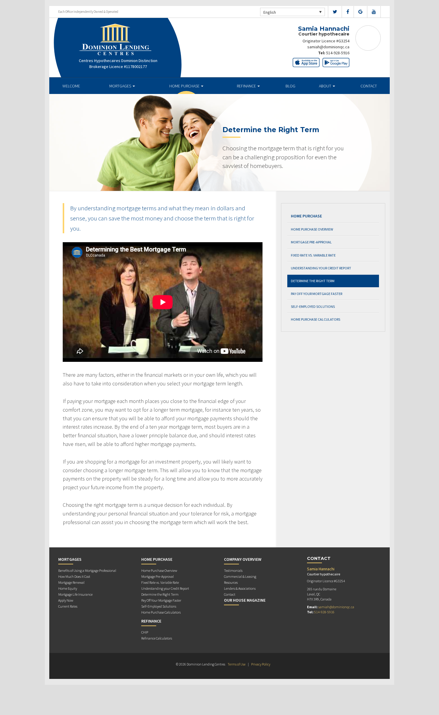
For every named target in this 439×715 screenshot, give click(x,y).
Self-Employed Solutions (313, 306)
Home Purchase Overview (312, 229)
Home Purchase (184, 86)
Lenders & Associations (240, 588)
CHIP (144, 632)
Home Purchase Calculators (315, 319)
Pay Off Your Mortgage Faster (316, 293)
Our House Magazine (244, 600)
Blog (290, 86)
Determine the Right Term (312, 281)
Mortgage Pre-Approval (311, 242)
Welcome (71, 86)
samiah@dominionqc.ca (328, 47)
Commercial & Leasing (240, 576)
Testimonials (233, 570)
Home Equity (67, 588)
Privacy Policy (260, 664)
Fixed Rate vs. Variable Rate (313, 255)
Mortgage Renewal (71, 582)
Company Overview (242, 559)
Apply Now (65, 600)
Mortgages (120, 86)
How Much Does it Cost (74, 576)
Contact (368, 86)
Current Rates (67, 606)
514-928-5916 (337, 52)
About (325, 86)
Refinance (247, 86)
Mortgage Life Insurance (75, 594)
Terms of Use (236, 664)
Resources (231, 582)
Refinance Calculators (156, 638)
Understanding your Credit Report (321, 268)
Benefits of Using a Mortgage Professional (87, 570)
